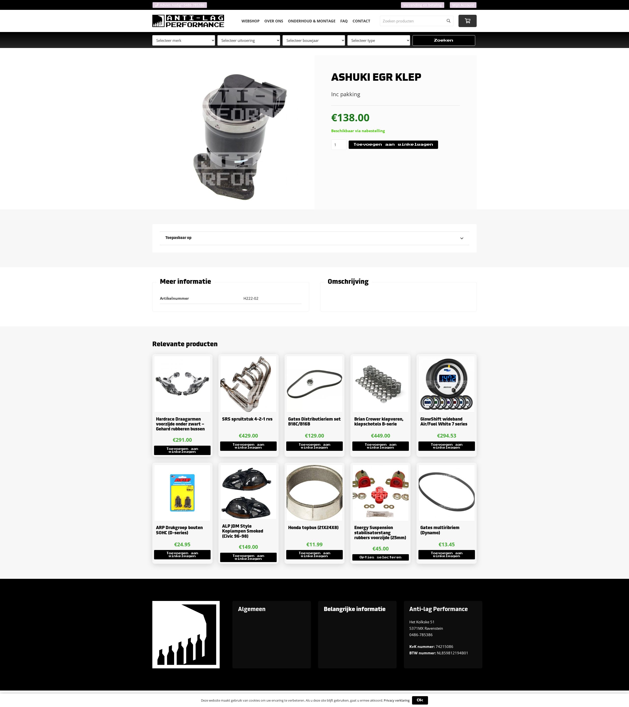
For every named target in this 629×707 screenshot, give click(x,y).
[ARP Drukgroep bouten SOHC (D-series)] (182, 493)
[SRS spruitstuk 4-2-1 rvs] (248, 384)
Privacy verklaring (397, 700)
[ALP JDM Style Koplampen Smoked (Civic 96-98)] (248, 492)
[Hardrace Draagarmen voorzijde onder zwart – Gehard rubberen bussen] (182, 384)
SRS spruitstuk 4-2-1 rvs (247, 419)
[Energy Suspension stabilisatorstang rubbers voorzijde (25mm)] (381, 493)
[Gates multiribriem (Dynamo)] (447, 493)
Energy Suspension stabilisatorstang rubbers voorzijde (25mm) (380, 533)
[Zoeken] (448, 21)
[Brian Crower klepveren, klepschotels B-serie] (381, 384)
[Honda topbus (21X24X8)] (314, 493)
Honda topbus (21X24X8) (313, 528)
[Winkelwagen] (467, 21)
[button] (182, 450)
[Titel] (188, 21)
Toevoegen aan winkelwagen (393, 144)
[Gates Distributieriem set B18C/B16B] (314, 384)
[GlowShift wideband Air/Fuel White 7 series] (447, 384)
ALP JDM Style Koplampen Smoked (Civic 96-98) (242, 531)
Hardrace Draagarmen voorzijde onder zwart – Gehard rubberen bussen (180, 424)
